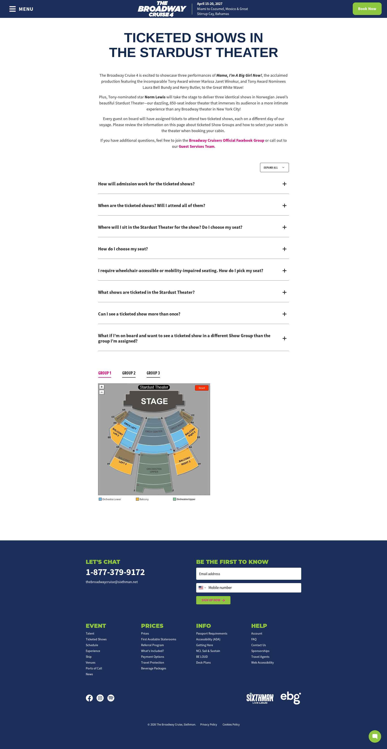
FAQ (253, 639)
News (89, 674)
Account (256, 633)
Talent (90, 633)
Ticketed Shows (96, 639)
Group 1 (104, 373)
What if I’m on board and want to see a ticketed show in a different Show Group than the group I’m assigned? (184, 338)
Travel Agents (260, 657)
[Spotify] (110, 698)
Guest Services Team (196, 146)
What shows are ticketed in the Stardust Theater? (146, 292)
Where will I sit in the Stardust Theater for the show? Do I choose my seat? (170, 227)
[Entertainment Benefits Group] (291, 698)
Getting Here (204, 645)
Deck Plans (203, 662)
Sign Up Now (211, 600)
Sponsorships (260, 651)
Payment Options (152, 657)
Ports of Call (94, 668)
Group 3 (153, 373)
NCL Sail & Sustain (208, 651)
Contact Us (258, 645)
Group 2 (128, 373)
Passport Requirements (211, 633)
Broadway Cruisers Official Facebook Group (226, 140)
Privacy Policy (208, 724)
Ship (89, 657)
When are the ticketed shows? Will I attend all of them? (151, 205)
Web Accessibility (262, 662)
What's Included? (152, 651)
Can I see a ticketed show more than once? (139, 314)
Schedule (92, 645)
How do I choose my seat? (123, 249)
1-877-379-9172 (115, 572)
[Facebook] (91, 698)
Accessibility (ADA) (208, 639)
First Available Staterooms (158, 639)
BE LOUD (202, 657)
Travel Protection (152, 662)
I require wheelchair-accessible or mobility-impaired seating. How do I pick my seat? (180, 270)
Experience (93, 651)
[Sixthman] (260, 698)
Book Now (367, 8)
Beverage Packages (153, 668)
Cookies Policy (231, 724)
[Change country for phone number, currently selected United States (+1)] (201, 587)
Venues (90, 662)
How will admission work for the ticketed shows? (146, 183)
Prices (145, 633)
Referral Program (152, 645)
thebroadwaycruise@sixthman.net (112, 582)
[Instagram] (102, 698)
